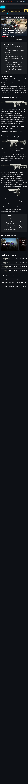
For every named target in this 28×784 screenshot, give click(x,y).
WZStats (4, 36)
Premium (9, 13)
